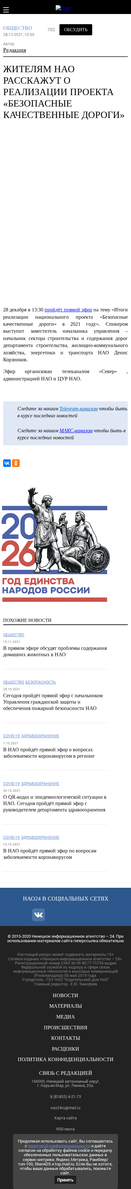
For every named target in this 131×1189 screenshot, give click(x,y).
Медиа (65, 1016)
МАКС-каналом (76, 430)
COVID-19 (11, 736)
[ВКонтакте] (7, 463)
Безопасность (40, 682)
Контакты (65, 1038)
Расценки (65, 1049)
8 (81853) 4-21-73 (65, 1096)
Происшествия (65, 1027)
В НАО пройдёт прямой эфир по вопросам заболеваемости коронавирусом (49, 854)
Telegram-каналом (78, 408)
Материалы (65, 1006)
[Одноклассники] (16, 463)
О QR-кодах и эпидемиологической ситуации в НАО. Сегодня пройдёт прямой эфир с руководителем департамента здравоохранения (55, 803)
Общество (17, 28)
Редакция (14, 50)
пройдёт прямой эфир (68, 309)
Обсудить (75, 29)
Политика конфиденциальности (66, 1059)
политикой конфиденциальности (59, 1146)
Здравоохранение (40, 736)
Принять (65, 1180)
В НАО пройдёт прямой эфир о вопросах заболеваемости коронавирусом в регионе (48, 753)
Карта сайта (65, 1118)
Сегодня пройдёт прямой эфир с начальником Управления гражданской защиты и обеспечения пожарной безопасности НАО (53, 702)
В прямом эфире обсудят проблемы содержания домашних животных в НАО (55, 651)
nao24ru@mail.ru (65, 1107)
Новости (65, 995)
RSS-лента (65, 1129)
